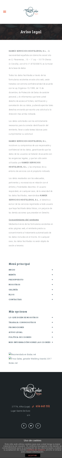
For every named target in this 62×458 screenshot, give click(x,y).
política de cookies (36, 450)
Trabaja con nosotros (22, 322)
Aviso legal (16, 332)
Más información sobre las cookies (30, 342)
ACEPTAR (32, 455)
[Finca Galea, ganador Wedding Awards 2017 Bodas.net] (31, 359)
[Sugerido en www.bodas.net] (22, 354)
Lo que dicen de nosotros (23, 317)
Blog (11, 294)
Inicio (12, 269)
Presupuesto (16, 279)
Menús (12, 274)
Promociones (16, 327)
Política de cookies (20, 337)
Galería (13, 289)
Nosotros (15, 284)
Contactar (15, 299)
